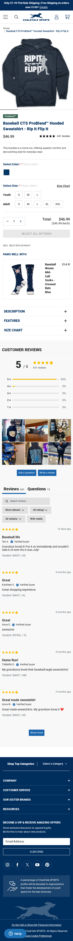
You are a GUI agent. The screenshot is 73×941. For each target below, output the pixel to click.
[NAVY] (6, 172)
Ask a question (26, 472)
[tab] (39, 489)
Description (14, 311)
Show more (36, 732)
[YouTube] (37, 864)
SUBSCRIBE (36, 851)
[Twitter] (27, 864)
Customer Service (16, 790)
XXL (58, 204)
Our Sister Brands (17, 799)
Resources (11, 809)
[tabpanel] (36, 618)
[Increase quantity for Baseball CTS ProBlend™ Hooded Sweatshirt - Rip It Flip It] (20, 221)
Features (12, 321)
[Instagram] (7, 864)
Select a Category (53, 763)
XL (47, 204)
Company (10, 780)
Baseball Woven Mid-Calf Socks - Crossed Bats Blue (50, 278)
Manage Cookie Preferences (36, 936)
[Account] (56, 17)
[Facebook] (17, 864)
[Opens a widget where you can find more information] (15, 934)
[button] (5, 17)
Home (6, 28)
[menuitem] (56, 17)
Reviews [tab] (14, 488)
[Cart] (67, 17)
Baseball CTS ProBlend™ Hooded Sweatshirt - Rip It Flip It (33, 126)
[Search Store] (16, 17)
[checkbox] (36, 519)
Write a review (47, 472)
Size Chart (13, 330)
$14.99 (66, 264)
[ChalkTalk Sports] (36, 17)
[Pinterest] (47, 864)
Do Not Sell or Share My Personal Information (36, 925)
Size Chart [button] (63, 186)
